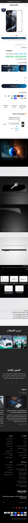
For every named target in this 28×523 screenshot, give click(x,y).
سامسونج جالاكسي (9, 472)
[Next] (26, 35)
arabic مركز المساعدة (22, 446)
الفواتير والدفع (10, 438)
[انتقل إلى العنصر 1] (16, 35)
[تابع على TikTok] (13, 508)
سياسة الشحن (10, 441)
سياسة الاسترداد (9, 443)
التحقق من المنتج (23, 455)
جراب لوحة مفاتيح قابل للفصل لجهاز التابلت (22, 481)
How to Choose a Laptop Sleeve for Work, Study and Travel (16, 411)
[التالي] (1, 1)
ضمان (11, 448)
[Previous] (2, 35)
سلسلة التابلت (9, 467)
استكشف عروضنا (9, 464)
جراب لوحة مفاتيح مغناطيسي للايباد (23, 477)
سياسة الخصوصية (9, 451)
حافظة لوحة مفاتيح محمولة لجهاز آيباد (23, 473)
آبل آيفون (11, 469)
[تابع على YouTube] (16, 508)
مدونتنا (25, 443)
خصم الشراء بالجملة (22, 452)
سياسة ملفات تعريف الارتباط (8, 454)
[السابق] (26, 1)
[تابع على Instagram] (22, 508)
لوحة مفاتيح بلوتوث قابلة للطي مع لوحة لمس (21, 469)
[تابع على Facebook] (26, 508)
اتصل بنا (25, 441)
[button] (9, 50)
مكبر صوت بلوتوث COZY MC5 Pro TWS (21, 485)
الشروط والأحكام (9, 457)
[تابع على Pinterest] (19, 508)
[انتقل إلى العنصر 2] (14, 35)
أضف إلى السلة (14, 86)
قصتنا (25, 438)
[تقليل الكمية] (24, 80)
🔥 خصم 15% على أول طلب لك (14, 1)
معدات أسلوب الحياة (8, 474)
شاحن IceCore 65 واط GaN (21, 465)
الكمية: (25, 77)
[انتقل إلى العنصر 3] (12, 35)
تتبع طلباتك (24, 457)
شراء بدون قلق (9, 446)
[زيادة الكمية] (17, 80)
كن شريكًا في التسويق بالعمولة (22, 449)
